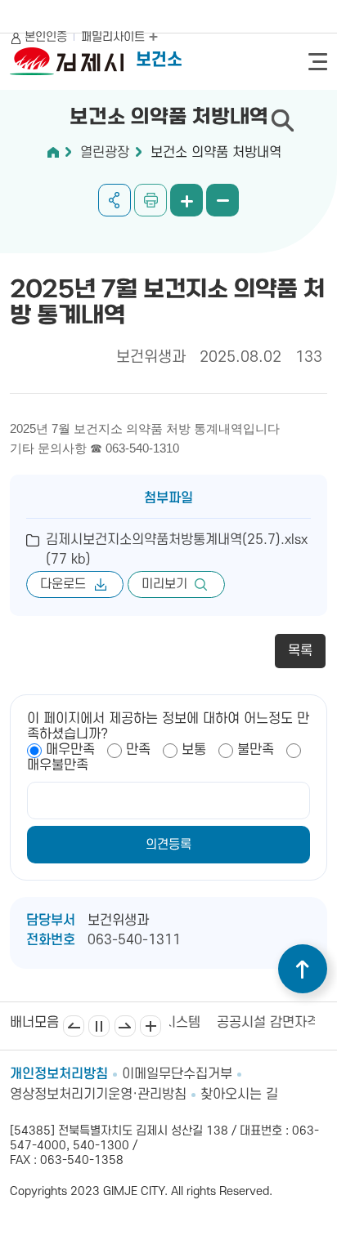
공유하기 (114, 200)
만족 (138, 750)
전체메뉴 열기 (317, 61)
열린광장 (104, 152)
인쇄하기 (150, 200)
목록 (300, 651)
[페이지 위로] (302, 968)
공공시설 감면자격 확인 (252, 1022)
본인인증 (46, 37)
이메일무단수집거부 (177, 1074)
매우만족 (70, 750)
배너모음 (150, 1026)
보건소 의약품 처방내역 (216, 152)
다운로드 (63, 584)
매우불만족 (57, 765)
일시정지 (99, 1026)
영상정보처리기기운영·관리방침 (98, 1094)
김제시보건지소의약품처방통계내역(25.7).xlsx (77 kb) (177, 550)
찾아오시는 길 (239, 1094)
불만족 (255, 750)
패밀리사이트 (114, 37)
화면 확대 (186, 200)
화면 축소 (222, 200)
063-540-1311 (134, 940)
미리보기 (164, 584)
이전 (73, 1026)
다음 (125, 1026)
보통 (194, 750)
